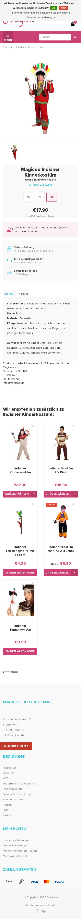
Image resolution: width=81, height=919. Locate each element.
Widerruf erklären (16, 746)
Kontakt (7, 805)
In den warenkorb (20, 573)
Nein (63, 8)
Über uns (8, 773)
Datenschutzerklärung (17, 794)
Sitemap (8, 815)
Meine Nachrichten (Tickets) (20, 850)
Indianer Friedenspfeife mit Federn (20, 550)
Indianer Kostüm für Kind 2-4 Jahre (61, 548)
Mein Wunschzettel (15, 856)
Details (9, 294)
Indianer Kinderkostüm (30, 47)
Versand (24, 294)
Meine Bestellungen (15, 845)
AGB (5, 778)
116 (28, 197)
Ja (53, 8)
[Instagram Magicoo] (43, 911)
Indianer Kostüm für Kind (61, 470)
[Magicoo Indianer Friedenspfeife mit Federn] (20, 521)
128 (39, 197)
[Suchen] (74, 37)
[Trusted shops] (10, 671)
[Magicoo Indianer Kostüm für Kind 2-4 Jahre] (61, 521)
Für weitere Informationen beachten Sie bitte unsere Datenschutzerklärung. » (41, 15)
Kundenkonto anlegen (17, 840)
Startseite (8, 47)
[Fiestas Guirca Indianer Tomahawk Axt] (20, 600)
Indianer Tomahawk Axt (20, 627)
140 (52, 197)
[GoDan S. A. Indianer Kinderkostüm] (20, 442)
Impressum (10, 767)
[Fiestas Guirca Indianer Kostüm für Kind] (61, 442)
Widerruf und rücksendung (19, 783)
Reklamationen (12, 789)
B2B (5, 810)
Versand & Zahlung (15, 799)
